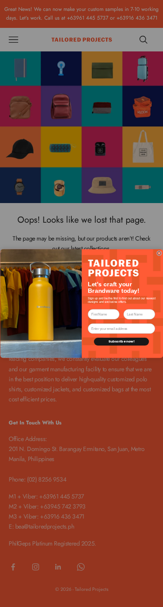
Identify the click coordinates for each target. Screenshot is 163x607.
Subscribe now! (121, 341)
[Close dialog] (159, 253)
